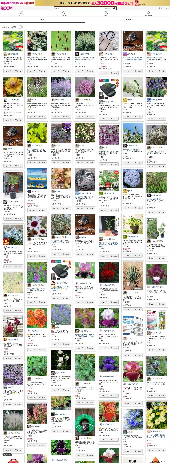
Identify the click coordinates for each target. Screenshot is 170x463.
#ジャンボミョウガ (105, 243)
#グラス (78, 58)
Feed (21, 13)
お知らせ (106, 13)
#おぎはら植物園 (81, 335)
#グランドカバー (152, 58)
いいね (19, 71)
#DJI (124, 58)
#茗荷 (114, 243)
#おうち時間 (138, 59)
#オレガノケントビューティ (84, 335)
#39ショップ (87, 59)
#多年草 (125, 149)
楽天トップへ (164, 8)
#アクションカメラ (133, 58)
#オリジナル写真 (33, 58)
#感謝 (128, 436)
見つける (64, 13)
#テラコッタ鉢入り (108, 245)
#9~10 (163, 201)
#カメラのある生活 (132, 58)
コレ (8, 71)
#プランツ (162, 58)
